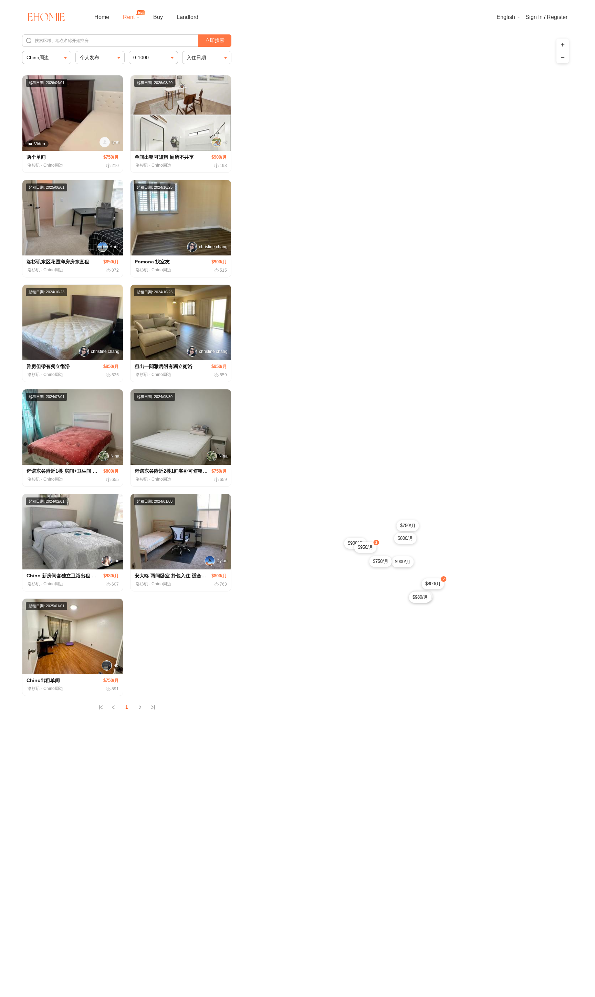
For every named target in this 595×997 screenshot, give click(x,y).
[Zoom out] (562, 57)
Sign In (534, 17)
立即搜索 (215, 40)
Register (557, 17)
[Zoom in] (562, 45)
